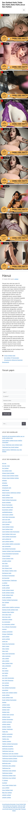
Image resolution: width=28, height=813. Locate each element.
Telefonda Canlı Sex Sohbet (10, 753)
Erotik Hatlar (5, 585)
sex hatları (5, 673)
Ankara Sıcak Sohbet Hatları (10, 475)
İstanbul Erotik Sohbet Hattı (10, 609)
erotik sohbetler (6, 597)
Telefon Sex (5, 739)
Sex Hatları (5, 670)
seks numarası (6, 656)
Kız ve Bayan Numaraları (9, 627)
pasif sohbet (5, 636)
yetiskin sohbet (6, 795)
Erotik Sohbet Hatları (8, 592)
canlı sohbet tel (6, 539)
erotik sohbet (6, 588)
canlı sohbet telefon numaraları (11, 544)
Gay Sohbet (5, 602)
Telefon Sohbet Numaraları (10, 744)
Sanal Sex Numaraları (8, 644)
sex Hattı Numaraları (8, 678)
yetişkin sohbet (6, 797)
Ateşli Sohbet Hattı (7, 497)
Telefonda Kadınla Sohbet (9, 758)
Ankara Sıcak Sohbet (8, 473)
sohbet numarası (7, 722)
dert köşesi (5, 566)
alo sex (4, 463)
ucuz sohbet (5, 787)
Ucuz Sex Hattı (6, 807)
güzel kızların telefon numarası (11, 607)
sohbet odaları (6, 724)
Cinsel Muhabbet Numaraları (10, 553)
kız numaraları (6, 622)
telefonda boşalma (7, 746)
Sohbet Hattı (5, 712)
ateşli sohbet (6, 495)
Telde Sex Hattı (21, 806)
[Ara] (24, 423)
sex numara (5, 683)
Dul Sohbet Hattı (16, 809)
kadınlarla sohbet (7, 619)
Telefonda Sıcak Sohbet (9, 770)
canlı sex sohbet (7, 522)
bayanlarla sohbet (7, 509)
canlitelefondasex (7, 512)
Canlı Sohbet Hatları (8, 527)
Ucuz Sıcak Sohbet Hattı (9, 785)
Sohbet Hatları (6, 707)
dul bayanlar (5, 578)
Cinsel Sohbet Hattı (9, 355)
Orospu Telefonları (7, 634)
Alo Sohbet (5, 468)
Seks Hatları (5, 648)
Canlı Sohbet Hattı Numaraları (10, 531)
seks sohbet (5, 661)
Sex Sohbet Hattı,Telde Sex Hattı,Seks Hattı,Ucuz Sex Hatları (13, 4)
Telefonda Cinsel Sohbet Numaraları (12, 756)
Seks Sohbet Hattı (7, 663)
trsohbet (4, 783)
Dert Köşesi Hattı (7, 568)
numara (4, 629)
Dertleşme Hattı (6, 573)
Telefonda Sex (6, 768)
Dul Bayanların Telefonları (9, 580)
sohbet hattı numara (8, 714)
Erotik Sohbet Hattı (7, 595)
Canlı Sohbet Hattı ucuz (9, 534)
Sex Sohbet (5, 685)
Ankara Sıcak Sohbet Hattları (10, 478)
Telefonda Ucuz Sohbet (9, 778)
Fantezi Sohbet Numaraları (10, 600)
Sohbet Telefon (6, 727)
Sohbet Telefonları (7, 729)
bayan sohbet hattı (7, 507)
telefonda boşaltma (7, 748)
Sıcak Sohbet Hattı (7, 697)
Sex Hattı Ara (14, 807)
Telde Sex (5, 731)
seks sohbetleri (6, 666)
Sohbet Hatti (5, 709)
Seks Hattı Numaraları (8, 653)
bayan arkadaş (6, 502)
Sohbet (4, 702)
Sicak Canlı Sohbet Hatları (9, 692)
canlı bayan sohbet (7, 514)
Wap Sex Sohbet (7, 792)
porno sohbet (6, 639)
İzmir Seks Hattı (6, 614)
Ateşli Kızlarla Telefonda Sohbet (11, 492)
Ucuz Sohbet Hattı (7, 790)
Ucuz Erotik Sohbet (7, 809)
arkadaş (4, 480)
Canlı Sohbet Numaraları (9, 536)
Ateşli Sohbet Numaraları (9, 500)
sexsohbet (5, 690)
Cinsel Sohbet (6, 556)
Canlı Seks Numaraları (8, 517)
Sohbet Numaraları (7, 719)
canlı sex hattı (6, 519)
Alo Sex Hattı (6, 466)
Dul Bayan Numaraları (8, 575)
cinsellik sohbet (6, 561)
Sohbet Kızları (6, 717)
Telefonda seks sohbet (8, 766)
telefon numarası (7, 736)
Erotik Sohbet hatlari (8, 590)
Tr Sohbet (5, 780)
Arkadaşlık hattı (6, 488)
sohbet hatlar (6, 705)
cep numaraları (6, 546)
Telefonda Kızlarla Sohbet (9, 761)
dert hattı (5, 563)
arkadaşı (4, 483)
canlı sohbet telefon (8, 541)
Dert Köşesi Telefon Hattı (9, 570)
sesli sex (4, 668)
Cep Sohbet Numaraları (9, 549)
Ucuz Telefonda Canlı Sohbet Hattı (12, 445)
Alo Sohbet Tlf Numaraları (11, 358)
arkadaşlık (5, 485)
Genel (4, 605)
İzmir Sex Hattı (6, 617)
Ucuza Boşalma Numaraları (9, 804)
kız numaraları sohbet (8, 624)
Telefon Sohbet (6, 741)
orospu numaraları (7, 631)
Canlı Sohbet (6, 524)
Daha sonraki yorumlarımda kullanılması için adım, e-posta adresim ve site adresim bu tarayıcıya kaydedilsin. (14, 406)
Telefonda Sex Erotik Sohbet (10, 447)
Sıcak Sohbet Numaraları (9, 700)
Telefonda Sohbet (7, 773)
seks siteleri (5, 658)
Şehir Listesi (5, 646)
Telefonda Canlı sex (8, 751)
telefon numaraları (7, 734)
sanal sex (5, 641)
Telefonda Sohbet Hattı (9, 775)
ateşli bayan (5, 490)
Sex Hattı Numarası (7, 680)
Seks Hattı (5, 651)
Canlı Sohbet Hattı (7, 529)
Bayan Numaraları (7, 505)
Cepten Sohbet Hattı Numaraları (11, 551)
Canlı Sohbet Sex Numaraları (10, 806)
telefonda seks (6, 763)
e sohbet (4, 583)
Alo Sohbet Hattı (7, 470)
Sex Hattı (4, 675)
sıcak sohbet (5, 695)
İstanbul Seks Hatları (8, 612)
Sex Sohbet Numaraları (9, 687)
